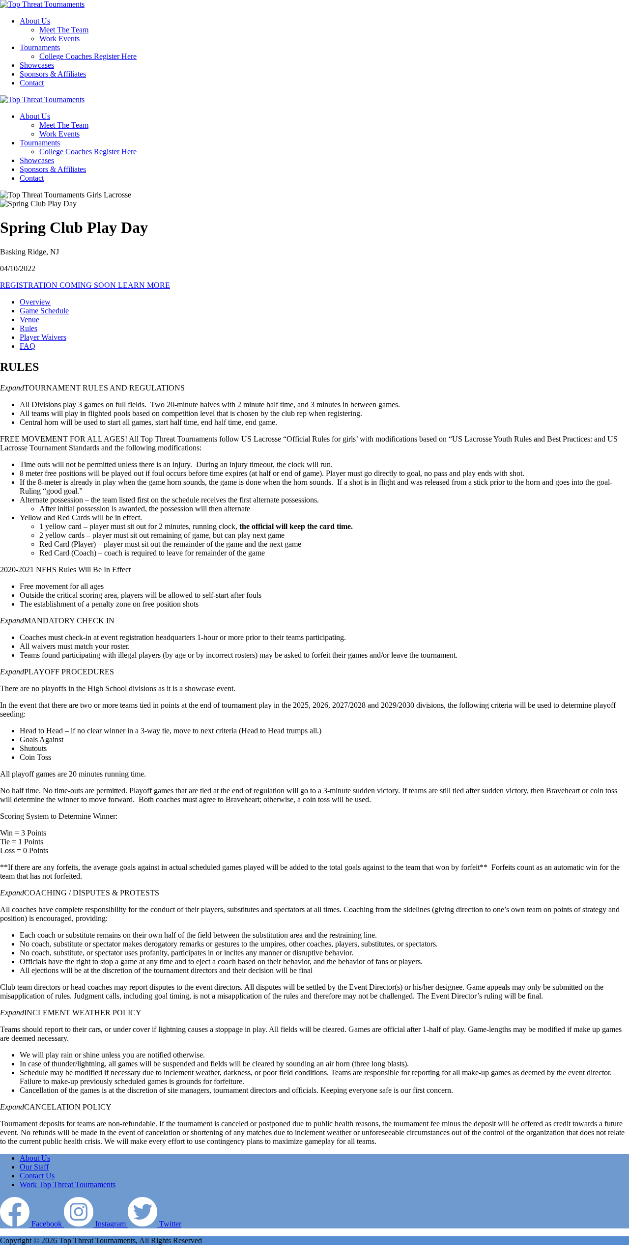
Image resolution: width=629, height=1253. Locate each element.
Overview (35, 302)
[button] (314, 388)
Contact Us (37, 1175)
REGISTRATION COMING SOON (59, 285)
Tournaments (40, 143)
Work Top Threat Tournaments (67, 1184)
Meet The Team (63, 125)
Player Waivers (43, 337)
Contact (32, 178)
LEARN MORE (144, 285)
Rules (28, 328)
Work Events (59, 134)
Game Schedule (44, 310)
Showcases (37, 160)
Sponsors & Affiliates (53, 169)
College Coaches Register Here (88, 151)
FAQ (27, 346)
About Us (35, 116)
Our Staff (34, 1167)
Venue (29, 319)
